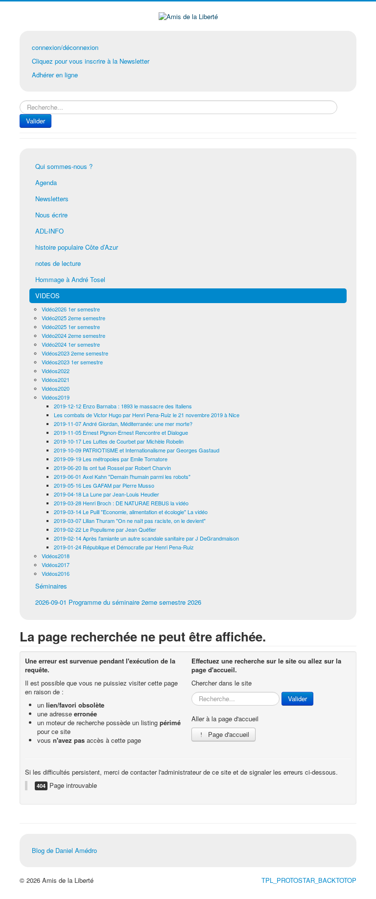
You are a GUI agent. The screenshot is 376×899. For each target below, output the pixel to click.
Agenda (46, 182)
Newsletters (52, 198)
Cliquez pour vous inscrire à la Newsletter (90, 61)
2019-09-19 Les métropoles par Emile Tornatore (110, 459)
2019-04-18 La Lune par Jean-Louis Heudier (106, 494)
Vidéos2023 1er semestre (72, 362)
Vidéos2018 (56, 556)
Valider (35, 120)
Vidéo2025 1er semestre (71, 327)
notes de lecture (58, 263)
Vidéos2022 (56, 371)
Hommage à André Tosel (70, 279)
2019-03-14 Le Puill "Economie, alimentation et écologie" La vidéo (131, 512)
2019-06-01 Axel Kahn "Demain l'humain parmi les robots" (122, 476)
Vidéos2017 (56, 564)
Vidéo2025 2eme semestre (73, 318)
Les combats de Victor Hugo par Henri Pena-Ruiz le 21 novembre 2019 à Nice (146, 415)
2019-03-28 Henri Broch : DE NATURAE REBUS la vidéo (121, 503)
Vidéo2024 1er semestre (71, 344)
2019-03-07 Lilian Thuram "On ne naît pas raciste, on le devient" (130, 520)
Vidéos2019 (56, 397)
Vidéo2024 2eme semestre (73, 335)
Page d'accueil (227, 734)
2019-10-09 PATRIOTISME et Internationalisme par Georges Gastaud (136, 450)
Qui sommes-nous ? (64, 166)
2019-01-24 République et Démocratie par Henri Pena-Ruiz (124, 547)
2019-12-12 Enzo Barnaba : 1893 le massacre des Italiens (123, 406)
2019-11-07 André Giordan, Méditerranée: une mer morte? (123, 423)
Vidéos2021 (56, 379)
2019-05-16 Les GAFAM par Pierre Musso (104, 485)
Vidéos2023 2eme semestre (75, 353)
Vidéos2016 (56, 573)
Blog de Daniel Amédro (64, 850)
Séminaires (51, 586)
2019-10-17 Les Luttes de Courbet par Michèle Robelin (119, 441)
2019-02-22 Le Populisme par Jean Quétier (105, 529)
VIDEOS (47, 295)
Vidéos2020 (56, 388)
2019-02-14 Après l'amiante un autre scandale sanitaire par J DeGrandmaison (146, 538)
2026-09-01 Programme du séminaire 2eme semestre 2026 (118, 602)
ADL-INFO (49, 231)
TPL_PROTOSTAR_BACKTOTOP (308, 880)
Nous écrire (51, 214)
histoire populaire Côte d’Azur (76, 247)
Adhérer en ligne (55, 74)
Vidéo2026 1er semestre (71, 309)
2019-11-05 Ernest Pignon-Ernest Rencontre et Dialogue (121, 432)
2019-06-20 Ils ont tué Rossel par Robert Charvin (112, 468)
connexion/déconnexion (65, 47)
